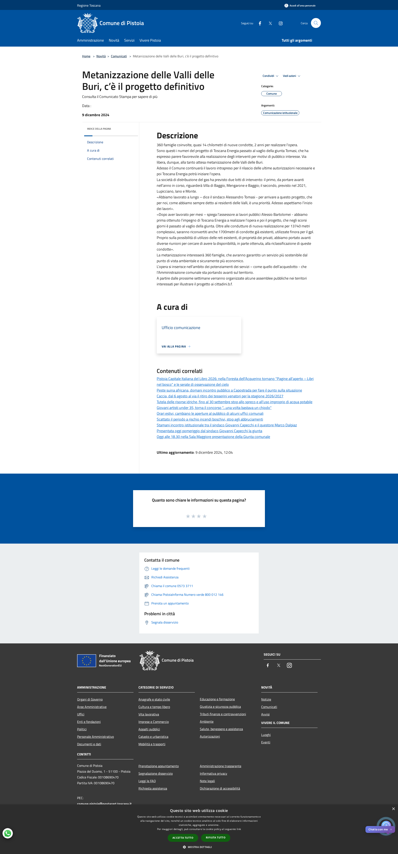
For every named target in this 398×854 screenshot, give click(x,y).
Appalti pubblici (149, 729)
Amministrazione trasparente (220, 766)
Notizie (266, 699)
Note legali (207, 780)
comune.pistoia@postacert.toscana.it (104, 803)
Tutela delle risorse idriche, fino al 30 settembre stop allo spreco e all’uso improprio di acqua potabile (234, 402)
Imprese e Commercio (153, 721)
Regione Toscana (89, 5)
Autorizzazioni (210, 736)
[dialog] (199, 829)
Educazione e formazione (217, 699)
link (239, 829)
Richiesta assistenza (152, 788)
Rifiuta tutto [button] (216, 837)
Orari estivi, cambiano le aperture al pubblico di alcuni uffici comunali (210, 413)
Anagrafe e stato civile (154, 699)
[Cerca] (316, 23)
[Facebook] (258, 23)
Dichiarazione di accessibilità (220, 788)
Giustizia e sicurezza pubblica (220, 706)
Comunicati (119, 56)
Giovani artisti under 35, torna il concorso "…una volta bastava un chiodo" (214, 407)
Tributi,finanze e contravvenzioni (223, 714)
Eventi (265, 742)
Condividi (269, 76)
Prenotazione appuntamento (158, 766)
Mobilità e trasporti (151, 744)
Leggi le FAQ (147, 780)
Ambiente (207, 721)
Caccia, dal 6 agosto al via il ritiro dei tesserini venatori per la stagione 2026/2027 (220, 396)
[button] (199, 847)
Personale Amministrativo (95, 736)
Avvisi (265, 714)
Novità (101, 56)
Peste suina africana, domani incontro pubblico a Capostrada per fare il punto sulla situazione (229, 390)
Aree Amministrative (92, 706)
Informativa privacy (213, 773)
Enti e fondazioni (89, 721)
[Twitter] (269, 23)
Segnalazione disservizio (155, 773)
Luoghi (266, 734)
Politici (82, 729)
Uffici (80, 714)
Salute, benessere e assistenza (221, 728)
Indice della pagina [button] (99, 129)
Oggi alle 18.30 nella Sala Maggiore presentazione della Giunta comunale (213, 436)
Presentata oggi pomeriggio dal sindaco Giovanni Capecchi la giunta (209, 431)
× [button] (393, 809)
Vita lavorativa (148, 714)
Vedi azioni (290, 76)
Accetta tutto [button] (182, 838)
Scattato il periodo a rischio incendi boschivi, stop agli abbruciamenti (210, 419)
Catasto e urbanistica (153, 736)
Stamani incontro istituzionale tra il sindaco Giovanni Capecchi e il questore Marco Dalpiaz (227, 425)
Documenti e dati (89, 744)
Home (86, 56)
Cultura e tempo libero (154, 706)
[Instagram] (279, 23)
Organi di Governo (90, 699)
